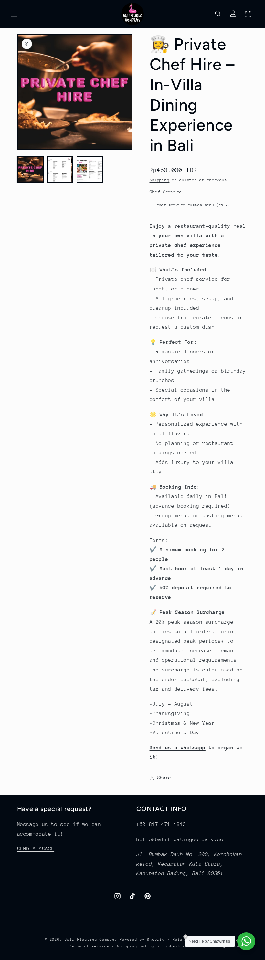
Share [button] (164, 777)
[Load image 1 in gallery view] (30, 169)
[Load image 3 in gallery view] (90, 169)
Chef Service (166, 191)
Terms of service (89, 946)
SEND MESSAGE (36, 849)
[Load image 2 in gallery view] (60, 169)
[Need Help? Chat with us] (246, 941)
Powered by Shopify (142, 939)
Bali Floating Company (91, 939)
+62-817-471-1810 (161, 824)
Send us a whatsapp (178, 748)
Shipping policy (136, 946)
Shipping (160, 180)
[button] (14, 13)
